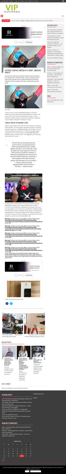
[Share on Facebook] (7, 304)
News (16, 1)
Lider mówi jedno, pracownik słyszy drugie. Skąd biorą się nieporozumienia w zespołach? (55, 31)
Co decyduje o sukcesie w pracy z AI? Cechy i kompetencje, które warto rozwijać (8, 362)
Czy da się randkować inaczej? (55, 58)
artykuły (22, 20)
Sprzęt (26, 1)
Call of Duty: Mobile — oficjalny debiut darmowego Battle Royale (12, 335)
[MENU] (2, 16)
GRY (19, 1)
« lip (3, 460)
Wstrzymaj (29, 42)
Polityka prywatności (38, 394)
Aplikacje (22, 1)
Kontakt (35, 398)
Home (13, 20)
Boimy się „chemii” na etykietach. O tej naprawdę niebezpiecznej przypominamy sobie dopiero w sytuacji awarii (16, 411)
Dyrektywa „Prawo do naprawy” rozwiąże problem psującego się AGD (35, 335)
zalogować (10, 388)
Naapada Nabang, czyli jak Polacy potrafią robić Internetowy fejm (55, 68)
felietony (36, 1)
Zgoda (27, 471)
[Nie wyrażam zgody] (64, 470)
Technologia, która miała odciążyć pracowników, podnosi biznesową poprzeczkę (55, 37)
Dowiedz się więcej (35, 471)
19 (13, 453)
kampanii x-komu (10, 132)
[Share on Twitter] (11, 304)
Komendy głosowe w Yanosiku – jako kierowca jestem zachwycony (55, 74)
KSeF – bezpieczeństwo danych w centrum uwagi (37, 360)
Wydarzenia (30, 1)
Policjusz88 (50, 79)
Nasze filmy (50, 102)
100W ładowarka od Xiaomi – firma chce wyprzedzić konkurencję (55, 80)
